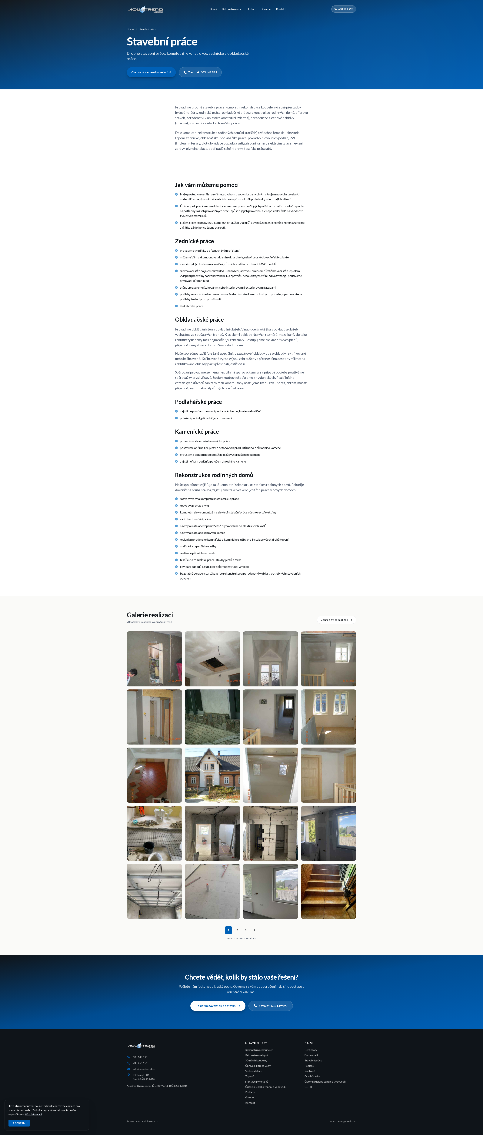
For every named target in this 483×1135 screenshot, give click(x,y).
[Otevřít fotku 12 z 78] (328, 775)
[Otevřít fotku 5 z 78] (154, 717)
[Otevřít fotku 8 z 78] (328, 717)
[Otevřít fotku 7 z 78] (270, 717)
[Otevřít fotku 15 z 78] (270, 833)
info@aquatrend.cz (144, 1068)
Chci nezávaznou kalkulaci (149, 72)
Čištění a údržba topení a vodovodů (265, 1086)
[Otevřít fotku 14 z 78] (212, 833)
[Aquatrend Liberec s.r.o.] (146, 9)
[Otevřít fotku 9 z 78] (154, 775)
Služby (250, 9)
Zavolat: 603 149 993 (202, 72)
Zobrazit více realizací (334, 619)
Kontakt (281, 9)
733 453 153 (140, 1063)
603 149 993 (345, 9)
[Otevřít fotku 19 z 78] (270, 891)
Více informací (33, 1114)
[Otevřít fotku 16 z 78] (328, 833)
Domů (213, 9)
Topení (249, 1076)
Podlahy (250, 1092)
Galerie (266, 9)
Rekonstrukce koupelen (259, 1049)
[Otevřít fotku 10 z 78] (212, 775)
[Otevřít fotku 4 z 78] (328, 658)
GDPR (308, 1086)
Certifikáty (311, 1049)
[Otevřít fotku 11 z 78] (270, 775)
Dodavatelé (311, 1055)
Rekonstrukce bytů (256, 1055)
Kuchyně (310, 1071)
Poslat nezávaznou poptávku (216, 1005)
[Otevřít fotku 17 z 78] (154, 891)
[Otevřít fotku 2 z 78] (212, 658)
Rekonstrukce (230, 9)
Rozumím (19, 1123)
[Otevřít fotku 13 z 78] (154, 833)
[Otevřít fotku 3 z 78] (270, 658)
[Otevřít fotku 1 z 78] (154, 658)
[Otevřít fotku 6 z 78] (212, 717)
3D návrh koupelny (256, 1060)
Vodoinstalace (253, 1071)
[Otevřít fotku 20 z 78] (328, 891)
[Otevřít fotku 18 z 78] (212, 891)
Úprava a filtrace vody (258, 1065)
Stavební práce (313, 1060)
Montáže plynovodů (256, 1081)
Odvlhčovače (312, 1076)
